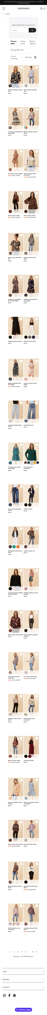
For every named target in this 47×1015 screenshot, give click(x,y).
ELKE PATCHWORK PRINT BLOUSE (15, 803)
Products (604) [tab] (14, 42)
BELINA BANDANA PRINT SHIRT (15, 887)
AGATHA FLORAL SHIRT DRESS (30, 384)
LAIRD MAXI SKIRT (29, 760)
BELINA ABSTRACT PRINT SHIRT (30, 132)
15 (32, 952)
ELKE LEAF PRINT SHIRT (30, 844)
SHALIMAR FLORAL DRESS (15, 173)
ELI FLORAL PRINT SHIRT (30, 676)
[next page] (36, 951)
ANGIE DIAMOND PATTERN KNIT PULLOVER (15, 593)
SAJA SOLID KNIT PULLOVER (28, 467)
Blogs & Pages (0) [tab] (33, 42)
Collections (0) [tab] (22, 42)
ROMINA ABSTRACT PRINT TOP (15, 90)
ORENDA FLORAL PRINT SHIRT (14, 719)
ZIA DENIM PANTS (28, 425)
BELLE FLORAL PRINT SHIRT (15, 635)
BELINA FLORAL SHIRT (14, 760)
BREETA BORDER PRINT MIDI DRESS (14, 384)
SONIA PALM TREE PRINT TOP (15, 258)
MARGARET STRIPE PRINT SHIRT (15, 551)
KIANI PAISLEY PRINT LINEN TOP (14, 677)
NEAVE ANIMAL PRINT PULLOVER (30, 174)
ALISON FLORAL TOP (29, 551)
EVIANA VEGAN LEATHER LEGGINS (31, 635)
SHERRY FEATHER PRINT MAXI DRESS (30, 300)
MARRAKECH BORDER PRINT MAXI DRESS (14, 300)
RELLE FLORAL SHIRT (14, 215)
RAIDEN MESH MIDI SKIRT (15, 341)
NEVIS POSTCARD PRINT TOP (30, 90)
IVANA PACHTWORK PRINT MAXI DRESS (15, 132)
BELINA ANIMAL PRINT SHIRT (30, 258)
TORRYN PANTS (28, 509)
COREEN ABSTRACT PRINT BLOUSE (31, 593)
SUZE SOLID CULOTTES (30, 341)
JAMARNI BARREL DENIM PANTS (15, 426)
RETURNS (6, 979)
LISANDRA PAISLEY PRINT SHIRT (31, 929)
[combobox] (23, 30)
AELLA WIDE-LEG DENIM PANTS (14, 509)
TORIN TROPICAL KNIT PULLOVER (14, 929)
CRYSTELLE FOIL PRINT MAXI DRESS (14, 467)
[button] (4, 8)
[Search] (32, 30)
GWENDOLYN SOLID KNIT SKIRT (30, 887)
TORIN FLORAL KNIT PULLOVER (29, 719)
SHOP (5, 972)
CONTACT (6, 987)
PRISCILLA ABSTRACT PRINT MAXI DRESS (31, 803)
